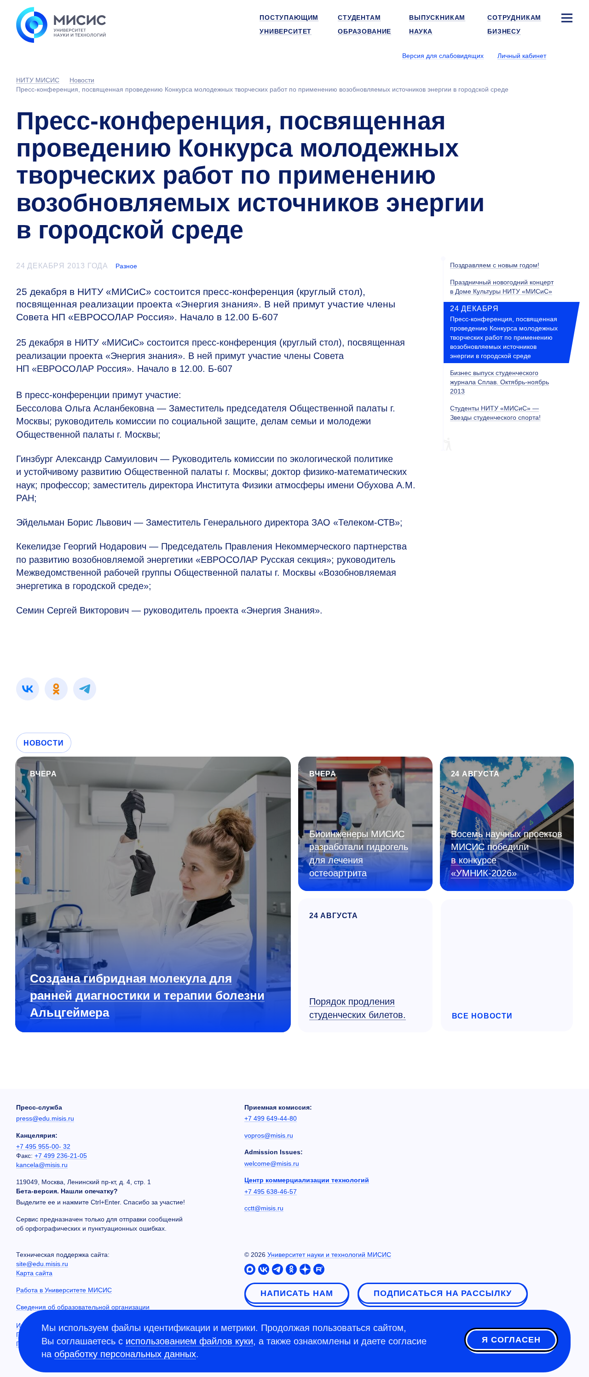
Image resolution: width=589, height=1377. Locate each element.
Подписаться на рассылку (443, 1293)
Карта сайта (34, 1273)
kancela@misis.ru (42, 1165)
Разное (126, 266)
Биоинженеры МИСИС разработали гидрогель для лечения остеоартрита (358, 854)
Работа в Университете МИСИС (64, 1290)
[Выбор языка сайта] (566, 55)
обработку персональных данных (125, 1354)
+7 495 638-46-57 (270, 1191)
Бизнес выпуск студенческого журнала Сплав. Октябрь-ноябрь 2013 (499, 381)
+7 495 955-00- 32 (43, 1146)
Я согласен (511, 1339)
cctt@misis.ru (263, 1208)
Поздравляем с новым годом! (494, 265)
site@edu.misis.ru (42, 1263)
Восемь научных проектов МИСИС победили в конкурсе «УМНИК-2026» (506, 854)
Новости (43, 743)
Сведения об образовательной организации (83, 1307)
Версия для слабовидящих (443, 55)
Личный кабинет (521, 55)
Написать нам (296, 1293)
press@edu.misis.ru (45, 1118)
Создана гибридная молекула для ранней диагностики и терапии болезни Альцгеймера (147, 995)
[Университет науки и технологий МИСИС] (61, 24)
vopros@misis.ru (268, 1135)
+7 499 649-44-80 (270, 1118)
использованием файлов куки (189, 1341)
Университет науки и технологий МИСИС (329, 1254)
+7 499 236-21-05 (61, 1155)
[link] (27, 688)
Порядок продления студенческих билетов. (357, 1008)
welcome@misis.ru (271, 1163)
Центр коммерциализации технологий (306, 1180)
